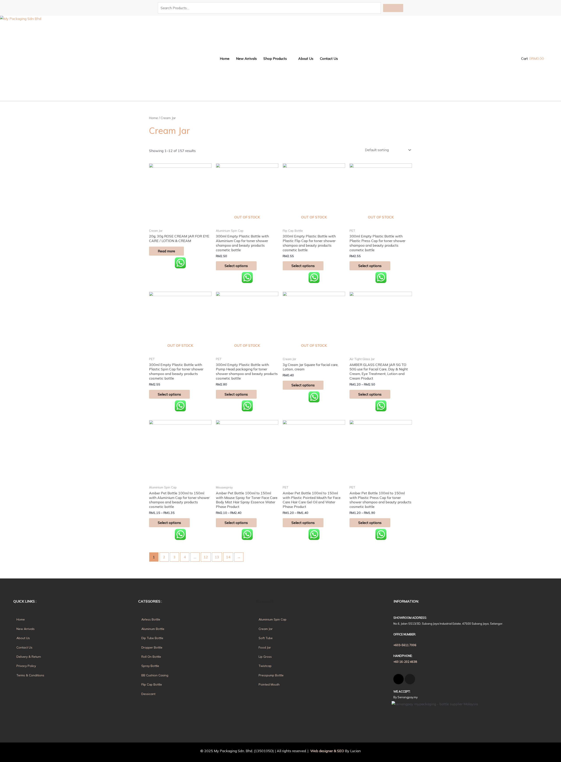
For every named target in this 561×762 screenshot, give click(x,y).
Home (153, 118)
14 (228, 557)
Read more (166, 251)
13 (217, 557)
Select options (236, 265)
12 (206, 557)
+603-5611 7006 (404, 645)
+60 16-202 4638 (405, 661)
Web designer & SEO (326, 751)
